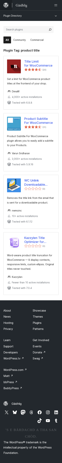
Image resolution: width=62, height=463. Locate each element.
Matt (8, 376)
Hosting (8, 323)
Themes (38, 316)
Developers (10, 352)
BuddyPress (12, 388)
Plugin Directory (12, 15)
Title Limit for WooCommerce (38, 63)
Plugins (37, 323)
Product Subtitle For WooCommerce (38, 120)
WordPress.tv (13, 358)
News (7, 316)
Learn (7, 340)
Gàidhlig (17, 403)
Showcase (39, 310)
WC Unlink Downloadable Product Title (34, 183)
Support (8, 346)
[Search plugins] (50, 29)
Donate (39, 352)
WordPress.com (15, 370)
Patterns (38, 329)
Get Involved (41, 340)
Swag (38, 358)
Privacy (8, 329)
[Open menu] (56, 5)
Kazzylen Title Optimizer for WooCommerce (35, 240)
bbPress (10, 382)
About (7, 310)
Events (37, 346)
